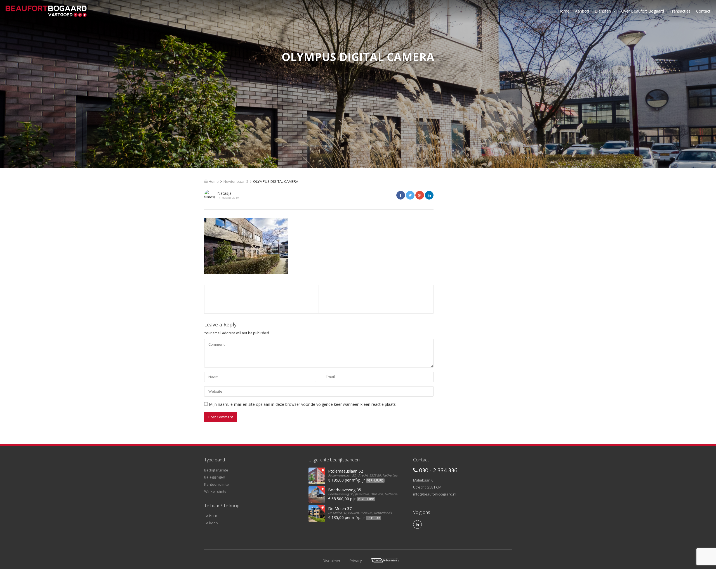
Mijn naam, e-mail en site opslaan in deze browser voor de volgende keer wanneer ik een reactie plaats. (303, 404)
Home (563, 11)
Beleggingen (214, 477)
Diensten (603, 11)
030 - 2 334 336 (437, 470)
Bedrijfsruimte (216, 470)
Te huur (210, 515)
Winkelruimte (215, 491)
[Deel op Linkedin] (429, 195)
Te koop (211, 522)
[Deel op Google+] (419, 195)
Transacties (680, 11)
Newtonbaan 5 (235, 181)
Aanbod (582, 11)
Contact (703, 11)
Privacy (356, 560)
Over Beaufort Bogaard (642, 11)
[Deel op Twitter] (410, 195)
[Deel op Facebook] (400, 195)
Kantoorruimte (216, 484)
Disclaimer (331, 560)
